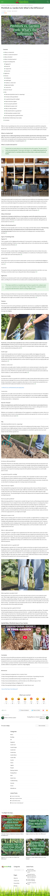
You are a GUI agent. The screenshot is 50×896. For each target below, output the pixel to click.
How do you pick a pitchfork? (11, 103)
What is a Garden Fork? (9, 52)
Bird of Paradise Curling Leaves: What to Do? (31, 871)
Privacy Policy (16, 883)
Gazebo (12, 760)
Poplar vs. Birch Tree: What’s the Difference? (36, 834)
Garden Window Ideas (15, 800)
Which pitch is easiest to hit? (11, 106)
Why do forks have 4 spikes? (11, 101)
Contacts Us (16, 880)
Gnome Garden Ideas (15, 796)
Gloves (11, 762)
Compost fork (8, 68)
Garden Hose (13, 752)
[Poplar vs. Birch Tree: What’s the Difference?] (37, 823)
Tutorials (12, 783)
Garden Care (13, 744)
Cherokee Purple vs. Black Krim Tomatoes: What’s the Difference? (31, 876)
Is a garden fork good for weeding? (12, 99)
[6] (17, 415)
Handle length (8, 80)
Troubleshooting (13, 780)
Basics (11, 734)
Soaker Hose (13, 778)
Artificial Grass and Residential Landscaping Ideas (13, 387)
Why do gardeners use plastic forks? (12, 113)
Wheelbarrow (13, 788)
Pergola (12, 767)
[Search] (47, 2)
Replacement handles (9, 85)
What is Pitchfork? (8, 57)
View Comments (42, 725)
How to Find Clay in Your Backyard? (10, 689)
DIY (11, 739)
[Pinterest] (4, 13)
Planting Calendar (14, 770)
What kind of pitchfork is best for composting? (15, 94)
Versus (11, 785)
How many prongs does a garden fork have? (14, 115)
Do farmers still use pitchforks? (11, 96)
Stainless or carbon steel (10, 82)
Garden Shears (13, 755)
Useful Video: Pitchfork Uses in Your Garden (13, 117)
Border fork (7, 66)
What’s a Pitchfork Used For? (11, 59)
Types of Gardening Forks (10, 61)
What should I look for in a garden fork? (13, 110)
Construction (8, 87)
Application (7, 73)
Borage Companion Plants (16, 798)
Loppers (12, 765)
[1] (25, 141)
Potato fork (7, 71)
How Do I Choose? (8, 89)
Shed (11, 775)
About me (16, 878)
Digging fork (8, 64)
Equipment (12, 742)
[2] (16, 244)
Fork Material (8, 78)
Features (6, 75)
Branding (12, 737)
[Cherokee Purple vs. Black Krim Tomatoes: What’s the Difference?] (12, 823)
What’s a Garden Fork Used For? (11, 54)
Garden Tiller (13, 757)
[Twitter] (3, 13)
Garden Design (13, 747)
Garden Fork (12, 749)
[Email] (6, 13)
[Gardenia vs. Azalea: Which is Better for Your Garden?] (37, 847)
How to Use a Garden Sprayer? (17, 802)
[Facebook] (2, 13)
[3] (8, 361)
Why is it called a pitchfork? (11, 108)
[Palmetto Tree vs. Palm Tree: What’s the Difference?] (12, 847)
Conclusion (7, 120)
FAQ (5, 92)
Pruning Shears (13, 772)
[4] (36, 297)
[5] (21, 348)
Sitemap (15, 885)
